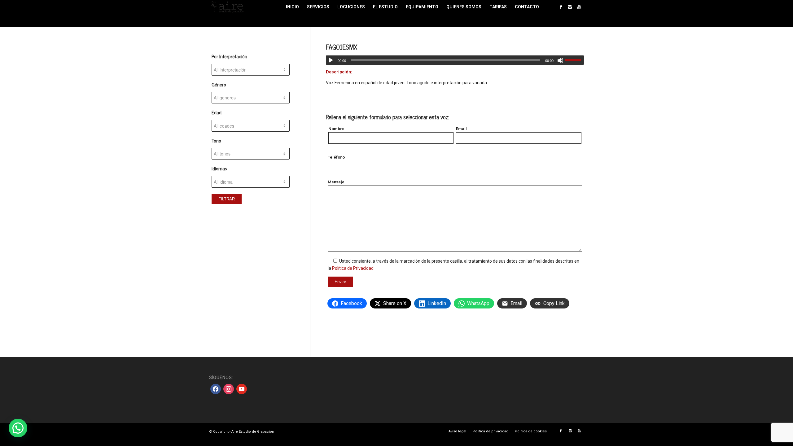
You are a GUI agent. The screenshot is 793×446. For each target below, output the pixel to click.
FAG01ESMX (341, 47)
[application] (455, 60)
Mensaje (336, 182)
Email (461, 128)
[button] (18, 428)
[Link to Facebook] (560, 6)
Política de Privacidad (353, 268)
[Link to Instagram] (570, 6)
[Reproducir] (331, 60)
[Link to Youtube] (579, 6)
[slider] (574, 60)
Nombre (336, 128)
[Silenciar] (560, 60)
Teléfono (336, 157)
